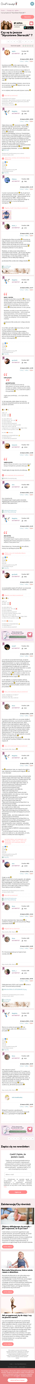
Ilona (13, 705)
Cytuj (21, 61)
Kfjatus (14, 179)
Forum (3, 10)
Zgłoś (31, 61)
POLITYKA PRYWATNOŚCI (20, 1364)
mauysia (14, 445)
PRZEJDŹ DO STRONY (17, 1380)
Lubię (26, 61)
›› (31, 41)
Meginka (14, 111)
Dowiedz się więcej (26, 1376)
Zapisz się (18, 1192)
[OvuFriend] (9, 5)
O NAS (11, 1364)
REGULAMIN (22, 1367)
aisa (13, 484)
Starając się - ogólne (13, 10)
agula (13, 51)
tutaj (5, 1187)
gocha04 (14, 360)
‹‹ (8, 41)
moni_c (14, 225)
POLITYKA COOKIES (12, 1367)
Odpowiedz (27, 17)
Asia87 (14, 646)
